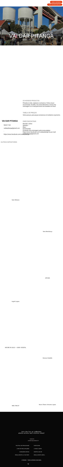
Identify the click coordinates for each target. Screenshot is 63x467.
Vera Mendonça (47, 231)
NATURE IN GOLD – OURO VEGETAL (15, 347)
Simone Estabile (47, 358)
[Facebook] (28, 436)
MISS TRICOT (15, 406)
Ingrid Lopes (15, 301)
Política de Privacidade (22, 445)
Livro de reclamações (23, 448)
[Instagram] (31, 436)
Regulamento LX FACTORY (22, 454)
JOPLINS (47, 278)
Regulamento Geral (39, 454)
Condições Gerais (24, 451)
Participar (37, 445)
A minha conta (38, 448)
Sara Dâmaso (15, 200)
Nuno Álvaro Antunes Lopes (47, 405)
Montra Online (38, 451)
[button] (1, 69)
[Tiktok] (34, 436)
